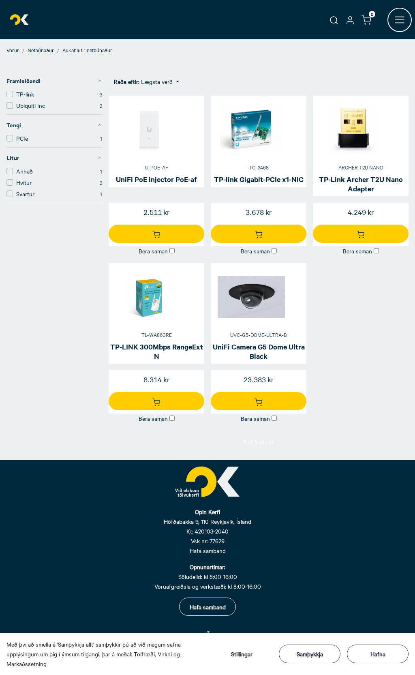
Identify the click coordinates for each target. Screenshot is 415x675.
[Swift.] (19, 19)
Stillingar (241, 654)
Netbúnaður (41, 50)
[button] (334, 19)
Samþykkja (310, 654)
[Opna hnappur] (399, 20)
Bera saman (153, 251)
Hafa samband (208, 607)
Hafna (377, 654)
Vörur (12, 50)
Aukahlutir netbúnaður (87, 50)
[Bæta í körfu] (156, 234)
